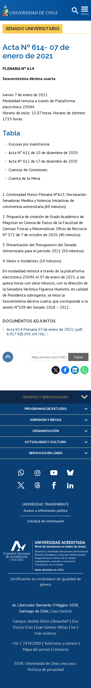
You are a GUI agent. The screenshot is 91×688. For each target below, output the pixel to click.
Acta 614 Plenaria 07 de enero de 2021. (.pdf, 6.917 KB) (45, 331)
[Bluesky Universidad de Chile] (70, 472)
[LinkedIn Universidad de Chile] (70, 485)
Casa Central (61, 610)
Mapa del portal (36, 649)
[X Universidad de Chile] (21, 485)
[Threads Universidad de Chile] (37, 485)
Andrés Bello (39, 621)
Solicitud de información (45, 521)
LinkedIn (75, 370)
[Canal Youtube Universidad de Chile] (54, 472)
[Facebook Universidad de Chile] (54, 485)
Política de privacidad (46, 669)
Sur (73, 627)
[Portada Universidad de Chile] (32, 10)
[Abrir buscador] (74, 11)
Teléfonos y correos (61, 643)
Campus (19, 621)
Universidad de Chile (42, 663)
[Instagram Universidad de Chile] (37, 472)
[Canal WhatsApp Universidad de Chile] (21, 472)
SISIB (18, 663)
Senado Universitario (32, 28)
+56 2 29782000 (26, 643)
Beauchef (61, 621)
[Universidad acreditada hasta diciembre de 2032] (46, 554)
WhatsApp (84, 370)
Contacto (61, 649)
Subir (8, 357)
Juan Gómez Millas (52, 627)
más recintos (45, 633)
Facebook (65, 370)
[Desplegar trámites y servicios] (84, 397)
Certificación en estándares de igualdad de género (45, 581)
